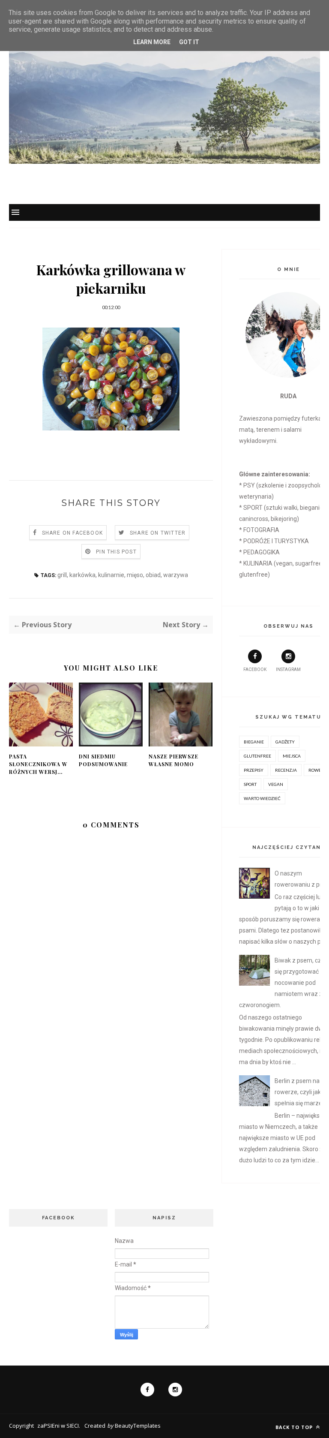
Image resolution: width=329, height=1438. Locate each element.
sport (250, 784)
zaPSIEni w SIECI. (58, 1425)
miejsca (292, 755)
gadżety (285, 741)
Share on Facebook (72, 533)
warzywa (175, 575)
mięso (135, 575)
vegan (275, 784)
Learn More (151, 42)
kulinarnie (111, 575)
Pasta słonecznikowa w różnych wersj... (38, 764)
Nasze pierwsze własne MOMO (173, 760)
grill (62, 575)
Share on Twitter (157, 533)
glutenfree (257, 755)
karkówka (82, 575)
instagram (288, 669)
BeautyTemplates (138, 1425)
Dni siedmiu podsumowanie (103, 760)
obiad (153, 575)
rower (316, 770)
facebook (254, 669)
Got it (189, 42)
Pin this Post (116, 552)
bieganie (254, 741)
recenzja (286, 770)
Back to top (294, 1427)
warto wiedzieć (262, 798)
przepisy (253, 770)
